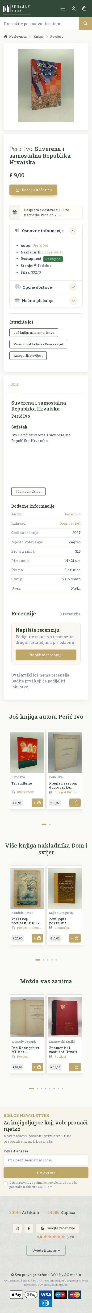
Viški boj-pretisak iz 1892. (26, 921)
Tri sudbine (21, 783)
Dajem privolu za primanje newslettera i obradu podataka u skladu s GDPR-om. (43, 1185)
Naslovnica (18, 36)
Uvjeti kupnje (44, 1250)
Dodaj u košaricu (36, 189)
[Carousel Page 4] (52, 960)
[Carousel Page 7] (58, 1088)
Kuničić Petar (22, 913)
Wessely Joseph (23, 1041)
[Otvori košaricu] (84, 9)
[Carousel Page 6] (53, 1088)
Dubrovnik (74, 792)
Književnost (25, 792)
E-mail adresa (16, 1151)
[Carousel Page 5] (56, 960)
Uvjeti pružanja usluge (53, 1284)
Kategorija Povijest (28, 355)
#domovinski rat (29, 491)
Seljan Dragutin (61, 913)
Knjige (38, 36)
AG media (72, 1274)
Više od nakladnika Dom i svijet (38, 344)
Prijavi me (46, 1172)
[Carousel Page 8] (62, 1088)
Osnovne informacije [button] (43, 230)
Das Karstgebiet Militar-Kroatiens (25, 1052)
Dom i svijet (52, 252)
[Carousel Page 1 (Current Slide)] (44, 824)
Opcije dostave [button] (37, 287)
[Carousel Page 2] (49, 824)
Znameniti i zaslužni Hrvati (63, 1050)
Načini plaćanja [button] (38, 300)
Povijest (56, 36)
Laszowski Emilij (62, 1041)
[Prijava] (73, 9)
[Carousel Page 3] (47, 960)
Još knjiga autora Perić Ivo (34, 332)
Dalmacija (36, 927)
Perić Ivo (40, 245)
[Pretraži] (85, 23)
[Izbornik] (63, 9)
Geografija (61, 927)
